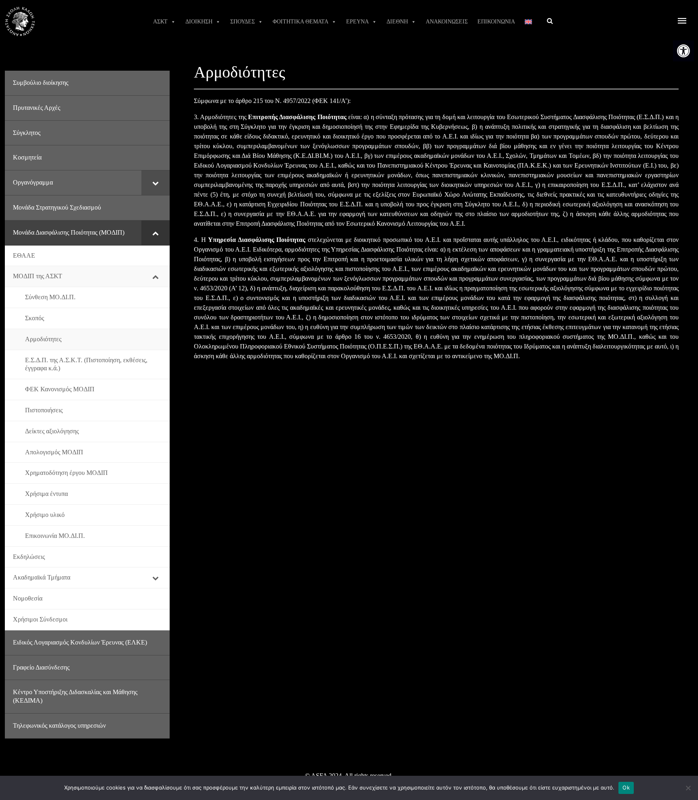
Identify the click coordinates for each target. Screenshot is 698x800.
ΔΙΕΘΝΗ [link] (397, 22)
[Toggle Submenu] (155, 182)
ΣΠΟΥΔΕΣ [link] (242, 22)
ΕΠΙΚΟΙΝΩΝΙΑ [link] (496, 22)
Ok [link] (626, 787)
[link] (683, 50)
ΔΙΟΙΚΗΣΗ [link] (198, 22)
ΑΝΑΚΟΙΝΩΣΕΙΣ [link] (447, 22)
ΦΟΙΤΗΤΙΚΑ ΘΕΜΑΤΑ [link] (300, 22)
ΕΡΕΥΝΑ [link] (357, 22)
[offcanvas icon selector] (682, 21)
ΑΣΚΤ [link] (160, 22)
